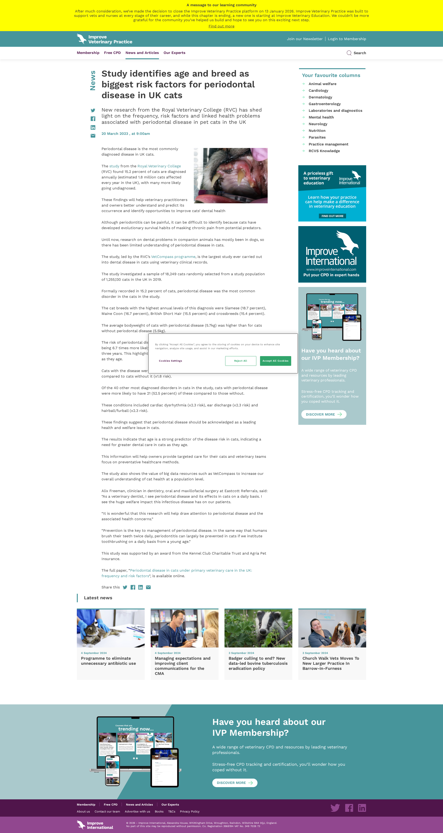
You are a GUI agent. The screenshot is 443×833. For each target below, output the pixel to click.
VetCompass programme (173, 256)
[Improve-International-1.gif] (332, 254)
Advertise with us (137, 811)
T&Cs (171, 811)
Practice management (328, 144)
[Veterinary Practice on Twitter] (335, 808)
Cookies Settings (170, 360)
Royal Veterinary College (159, 166)
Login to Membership (347, 39)
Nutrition (317, 130)
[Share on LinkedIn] (86, 127)
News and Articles (142, 52)
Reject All (240, 360)
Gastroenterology (325, 104)
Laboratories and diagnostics (335, 110)
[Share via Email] (86, 136)
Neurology (318, 124)
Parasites (317, 137)
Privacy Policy (190, 811)
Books (159, 811)
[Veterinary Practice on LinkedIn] (362, 808)
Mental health (321, 117)
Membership (88, 52)
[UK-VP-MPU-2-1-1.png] (332, 193)
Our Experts (175, 52)
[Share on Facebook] (86, 118)
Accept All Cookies (275, 360)
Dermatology (320, 97)
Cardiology (318, 90)
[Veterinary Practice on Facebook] (349, 808)
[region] (223, 353)
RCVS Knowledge (324, 151)
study (114, 166)
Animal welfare (322, 84)
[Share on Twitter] (86, 110)
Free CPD (112, 52)
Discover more (320, 414)
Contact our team (107, 811)
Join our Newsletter (305, 39)
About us (83, 811)
